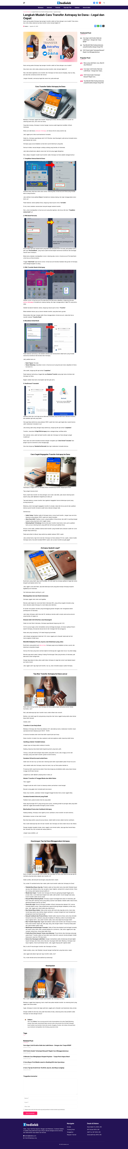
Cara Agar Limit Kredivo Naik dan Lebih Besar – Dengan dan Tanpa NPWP (47, 1045)
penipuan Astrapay (40, 131)
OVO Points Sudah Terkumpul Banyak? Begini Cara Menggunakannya (46, 1051)
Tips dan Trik (67, 7)
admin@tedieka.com (30, 1136)
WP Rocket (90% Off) (93, 1129)
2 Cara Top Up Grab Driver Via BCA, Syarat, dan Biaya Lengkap (43, 1068)
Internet (49, 7)
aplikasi (28, 302)
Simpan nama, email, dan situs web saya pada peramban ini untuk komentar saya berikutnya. (45, 1109)
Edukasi (77, 7)
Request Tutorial (71, 1134)
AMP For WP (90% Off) (94, 1132)
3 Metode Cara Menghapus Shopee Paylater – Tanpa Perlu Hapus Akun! (46, 1056)
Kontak (69, 1127)
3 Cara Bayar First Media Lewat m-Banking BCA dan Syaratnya (43, 1062)
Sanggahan (70, 1132)
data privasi (42, 645)
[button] (104, 3)
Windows (40, 7)
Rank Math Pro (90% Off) (94, 1127)
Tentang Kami (71, 1129)
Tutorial (57, 7)
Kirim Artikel (86, 7)
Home (24, 11)
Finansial (29, 11)
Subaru (26, 26)
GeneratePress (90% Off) (94, 1134)
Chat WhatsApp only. (31, 1138)
